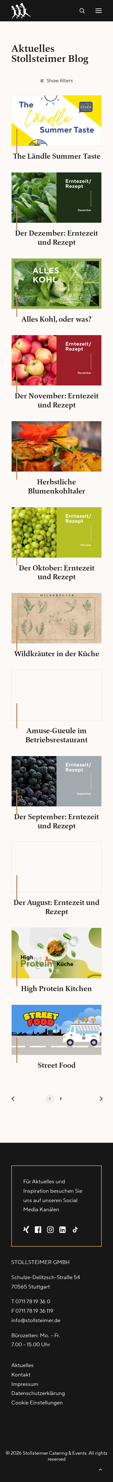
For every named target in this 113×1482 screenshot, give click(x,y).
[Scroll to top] (100, 1469)
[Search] (79, 11)
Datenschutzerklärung (38, 1393)
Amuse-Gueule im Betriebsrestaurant (56, 735)
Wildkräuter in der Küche (56, 654)
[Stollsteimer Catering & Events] (22, 11)
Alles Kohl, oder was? (56, 319)
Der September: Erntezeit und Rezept (56, 821)
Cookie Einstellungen (37, 1402)
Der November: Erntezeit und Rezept (57, 400)
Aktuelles (22, 1365)
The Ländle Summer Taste (56, 156)
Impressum (24, 1384)
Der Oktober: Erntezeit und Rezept (56, 572)
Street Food (57, 1065)
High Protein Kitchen (56, 988)
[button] (98, 10)
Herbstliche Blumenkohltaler (56, 486)
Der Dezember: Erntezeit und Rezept (56, 237)
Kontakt (20, 1374)
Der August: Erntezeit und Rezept (56, 907)
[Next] (98, 1100)
